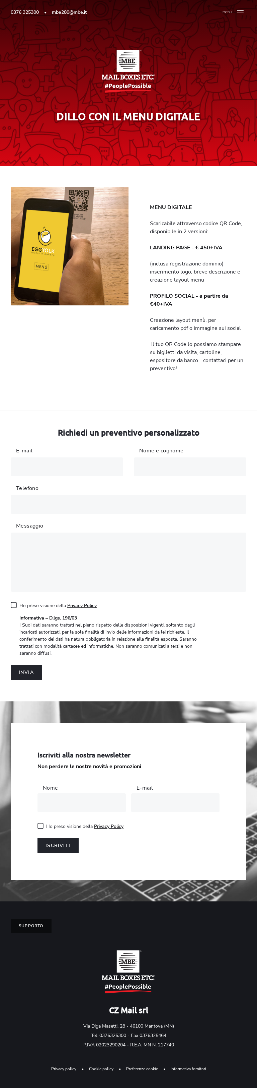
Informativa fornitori (188, 1069)
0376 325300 (25, 12)
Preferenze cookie (142, 1069)
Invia (26, 672)
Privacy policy (63, 1069)
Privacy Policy (82, 605)
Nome (50, 788)
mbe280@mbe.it (69, 12)
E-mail (145, 788)
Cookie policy (101, 1069)
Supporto (31, 926)
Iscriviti (58, 845)
